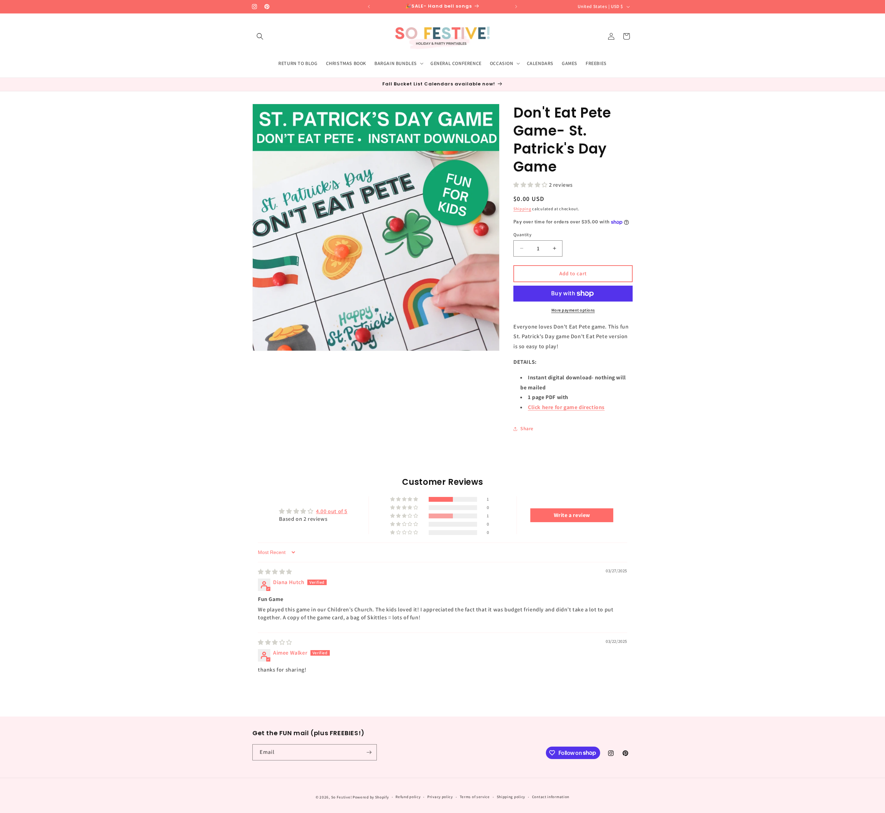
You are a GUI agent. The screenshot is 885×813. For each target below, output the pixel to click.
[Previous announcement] (368, 6)
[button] (260, 36)
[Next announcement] (516, 6)
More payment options (573, 310)
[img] (275, 571)
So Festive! (341, 797)
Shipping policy (511, 796)
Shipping (522, 208)
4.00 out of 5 (331, 511)
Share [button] (526, 428)
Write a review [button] (572, 515)
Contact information (550, 796)
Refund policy (407, 796)
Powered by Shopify (371, 797)
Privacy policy (440, 796)
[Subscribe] (368, 752)
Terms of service (475, 796)
